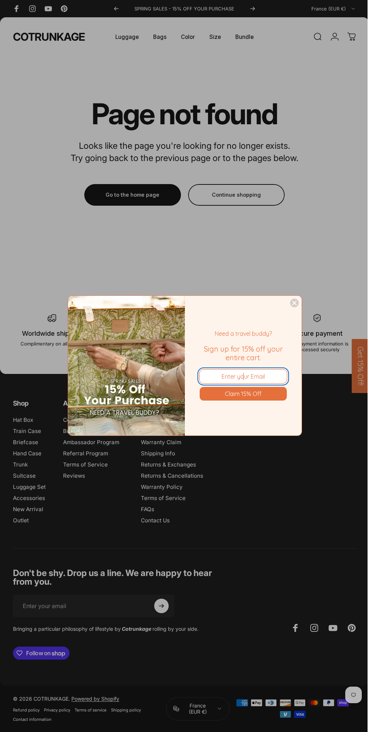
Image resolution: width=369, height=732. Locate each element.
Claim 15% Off (243, 393)
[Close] (294, 303)
